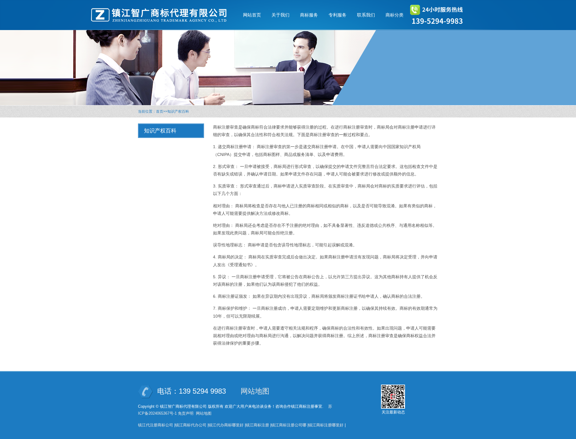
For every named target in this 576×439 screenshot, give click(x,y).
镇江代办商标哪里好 (226, 425)
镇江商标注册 (257, 425)
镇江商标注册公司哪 (288, 425)
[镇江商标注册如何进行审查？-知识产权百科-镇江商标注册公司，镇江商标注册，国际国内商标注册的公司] (162, 15)
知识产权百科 (178, 111)
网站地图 (255, 391)
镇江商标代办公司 (190, 425)
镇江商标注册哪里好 (326, 425)
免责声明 (186, 413)
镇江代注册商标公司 (155, 425)
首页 (159, 111)
